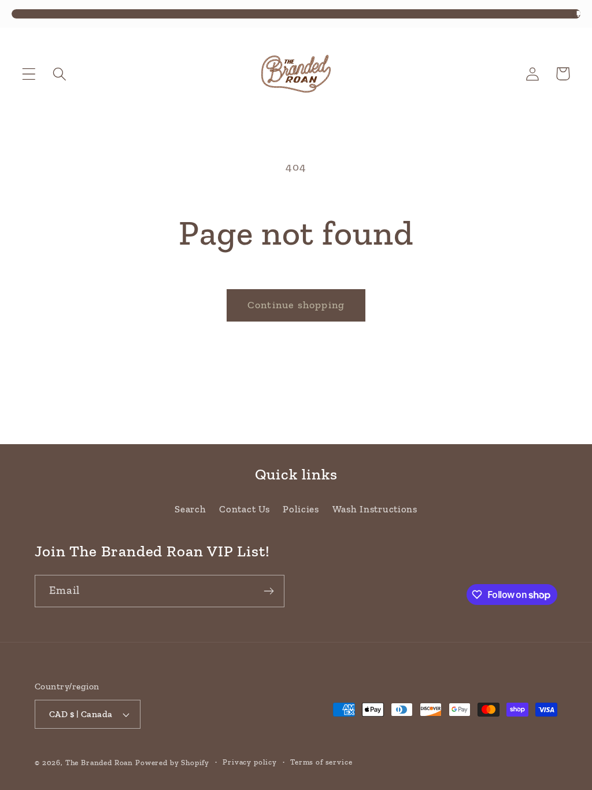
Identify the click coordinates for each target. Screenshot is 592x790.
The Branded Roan (99, 762)
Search (190, 509)
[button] (29, 73)
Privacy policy (250, 762)
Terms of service (321, 762)
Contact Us (244, 509)
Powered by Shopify (172, 762)
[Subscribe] (268, 591)
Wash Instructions (374, 509)
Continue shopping (296, 304)
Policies (301, 509)
